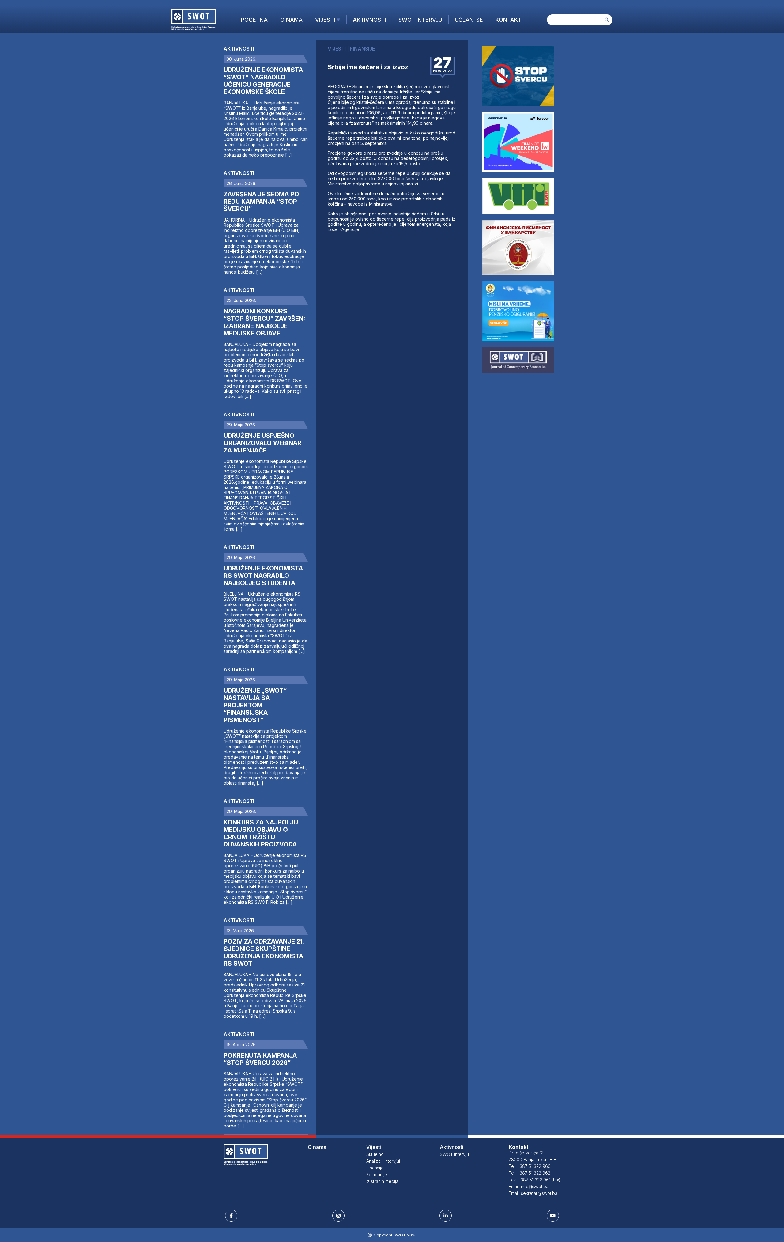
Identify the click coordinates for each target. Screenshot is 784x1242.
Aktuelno (375, 1154)
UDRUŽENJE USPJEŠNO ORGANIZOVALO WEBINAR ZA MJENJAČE (262, 443)
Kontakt (509, 20)
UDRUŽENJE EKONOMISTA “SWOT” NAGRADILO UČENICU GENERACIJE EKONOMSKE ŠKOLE (263, 81)
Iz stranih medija (382, 1181)
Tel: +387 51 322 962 (529, 1173)
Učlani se (469, 20)
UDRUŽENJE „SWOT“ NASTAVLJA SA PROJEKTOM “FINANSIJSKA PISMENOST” (255, 705)
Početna (254, 20)
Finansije (375, 1167)
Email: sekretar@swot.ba (533, 1193)
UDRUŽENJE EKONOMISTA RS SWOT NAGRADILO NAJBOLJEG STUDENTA (263, 576)
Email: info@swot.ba (528, 1186)
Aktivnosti (369, 20)
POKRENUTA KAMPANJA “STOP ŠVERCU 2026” (260, 1059)
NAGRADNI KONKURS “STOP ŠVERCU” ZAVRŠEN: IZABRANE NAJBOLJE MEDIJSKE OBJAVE (264, 322)
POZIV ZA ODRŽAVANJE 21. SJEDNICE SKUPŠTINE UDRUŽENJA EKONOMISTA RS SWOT (264, 952)
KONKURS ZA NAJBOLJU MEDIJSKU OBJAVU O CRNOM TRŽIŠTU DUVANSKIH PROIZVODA (261, 833)
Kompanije (376, 1174)
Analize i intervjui (383, 1161)
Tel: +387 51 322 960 (530, 1166)
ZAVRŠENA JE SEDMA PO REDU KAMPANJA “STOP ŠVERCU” (261, 202)
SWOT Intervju (420, 20)
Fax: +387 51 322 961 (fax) (534, 1179)
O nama (291, 20)
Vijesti (325, 20)
